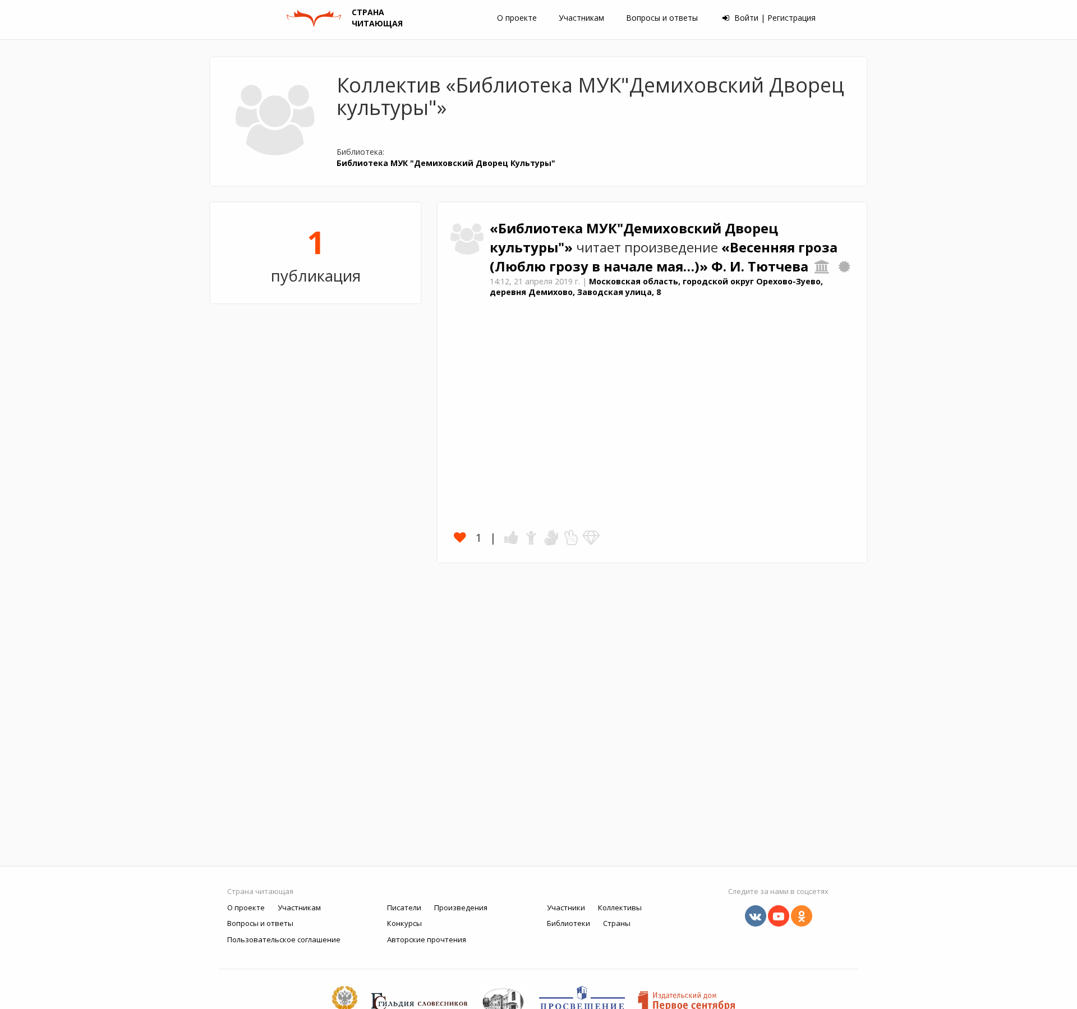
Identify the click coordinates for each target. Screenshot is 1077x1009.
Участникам (581, 17)
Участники (566, 907)
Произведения (460, 907)
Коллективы (620, 907)
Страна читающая (260, 891)
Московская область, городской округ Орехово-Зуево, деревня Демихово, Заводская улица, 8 (656, 286)
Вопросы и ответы (662, 17)
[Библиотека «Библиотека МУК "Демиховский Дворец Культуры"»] (822, 266)
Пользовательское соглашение (283, 939)
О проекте (517, 17)
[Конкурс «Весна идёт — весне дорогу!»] (844, 266)
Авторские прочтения (426, 939)
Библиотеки (568, 923)
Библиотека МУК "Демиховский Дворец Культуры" (446, 163)
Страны (616, 923)
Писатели (404, 907)
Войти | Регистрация (774, 17)
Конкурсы (404, 923)
